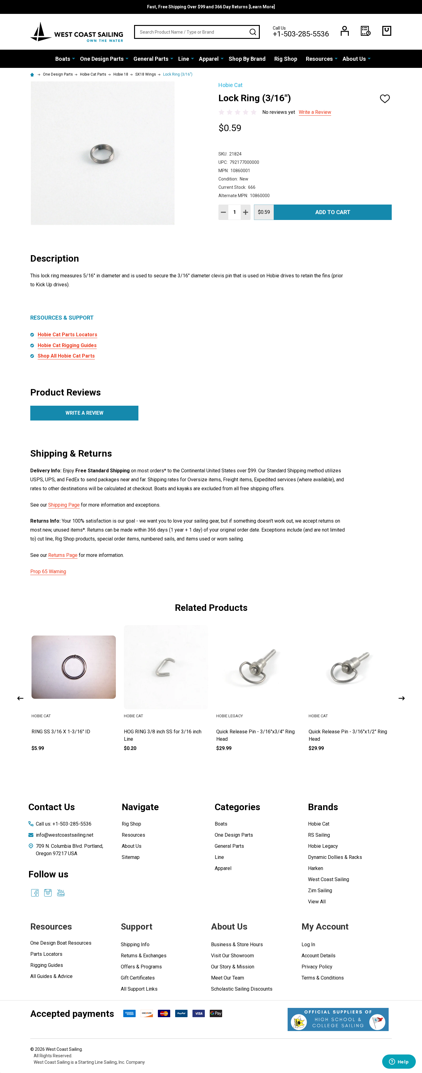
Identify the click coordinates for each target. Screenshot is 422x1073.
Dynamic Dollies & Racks (335, 857)
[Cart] (387, 31)
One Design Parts (102, 59)
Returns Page (63, 555)
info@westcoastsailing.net (64, 835)
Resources (319, 59)
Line (183, 59)
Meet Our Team (227, 978)
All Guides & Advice (51, 976)
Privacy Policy (317, 967)
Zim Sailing (320, 890)
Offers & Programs (141, 967)
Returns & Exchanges (144, 956)
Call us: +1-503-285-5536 (63, 824)
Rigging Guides (46, 965)
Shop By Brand (247, 59)
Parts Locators (46, 954)
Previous (20, 698)
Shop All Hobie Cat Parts (66, 356)
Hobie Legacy (323, 846)
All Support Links (139, 989)
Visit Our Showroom (232, 956)
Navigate (140, 807)
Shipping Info (135, 944)
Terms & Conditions (323, 978)
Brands (323, 807)
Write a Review (315, 112)
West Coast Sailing (328, 879)
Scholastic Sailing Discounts (241, 989)
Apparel (209, 59)
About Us (354, 59)
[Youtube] (60, 892)
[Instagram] (47, 892)
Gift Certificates (138, 978)
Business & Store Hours (237, 944)
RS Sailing (319, 835)
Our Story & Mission (232, 967)
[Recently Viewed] (366, 31)
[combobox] (197, 32)
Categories (237, 807)
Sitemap (131, 857)
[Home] (33, 74)
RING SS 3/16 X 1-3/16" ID (60, 732)
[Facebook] (34, 892)
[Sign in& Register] (345, 31)
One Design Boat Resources (60, 943)
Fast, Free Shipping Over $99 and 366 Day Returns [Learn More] (211, 6)
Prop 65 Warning (48, 571)
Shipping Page (64, 505)
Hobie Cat (318, 824)
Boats (62, 59)
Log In (308, 944)
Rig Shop (285, 59)
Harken (315, 868)
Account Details (318, 956)
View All (317, 902)
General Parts (150, 59)
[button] (338, 1019)
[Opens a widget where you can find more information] (399, 1062)
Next (401, 698)
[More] (73, 58)
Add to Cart (332, 212)
